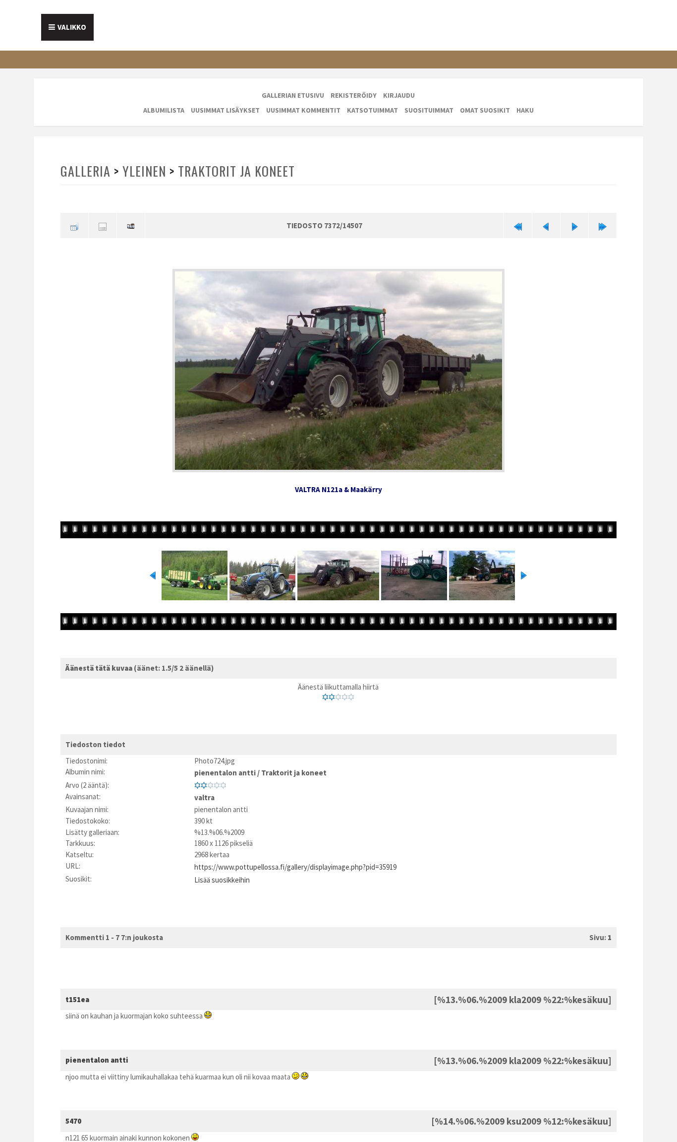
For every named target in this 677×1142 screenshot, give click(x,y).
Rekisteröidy (354, 95)
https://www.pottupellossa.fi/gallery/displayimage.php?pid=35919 (295, 859)
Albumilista (163, 110)
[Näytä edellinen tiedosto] (546, 225)
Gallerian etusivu (293, 95)
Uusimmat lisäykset (225, 110)
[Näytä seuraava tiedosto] (574, 225)
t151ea (77, 988)
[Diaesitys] (131, 225)
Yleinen (143, 171)
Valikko (71, 27)
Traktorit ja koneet (234, 171)
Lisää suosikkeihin (222, 870)
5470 (73, 1110)
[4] (344, 694)
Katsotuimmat (372, 110)
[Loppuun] (603, 225)
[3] (338, 694)
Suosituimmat (428, 110)
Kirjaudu (399, 95)
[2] (332, 694)
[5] (351, 694)
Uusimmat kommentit (303, 110)
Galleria (85, 171)
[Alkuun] (518, 225)
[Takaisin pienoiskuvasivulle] (74, 225)
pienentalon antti (225, 768)
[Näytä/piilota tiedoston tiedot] (103, 225)
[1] (325, 694)
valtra (204, 791)
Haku (525, 110)
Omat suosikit (485, 110)
